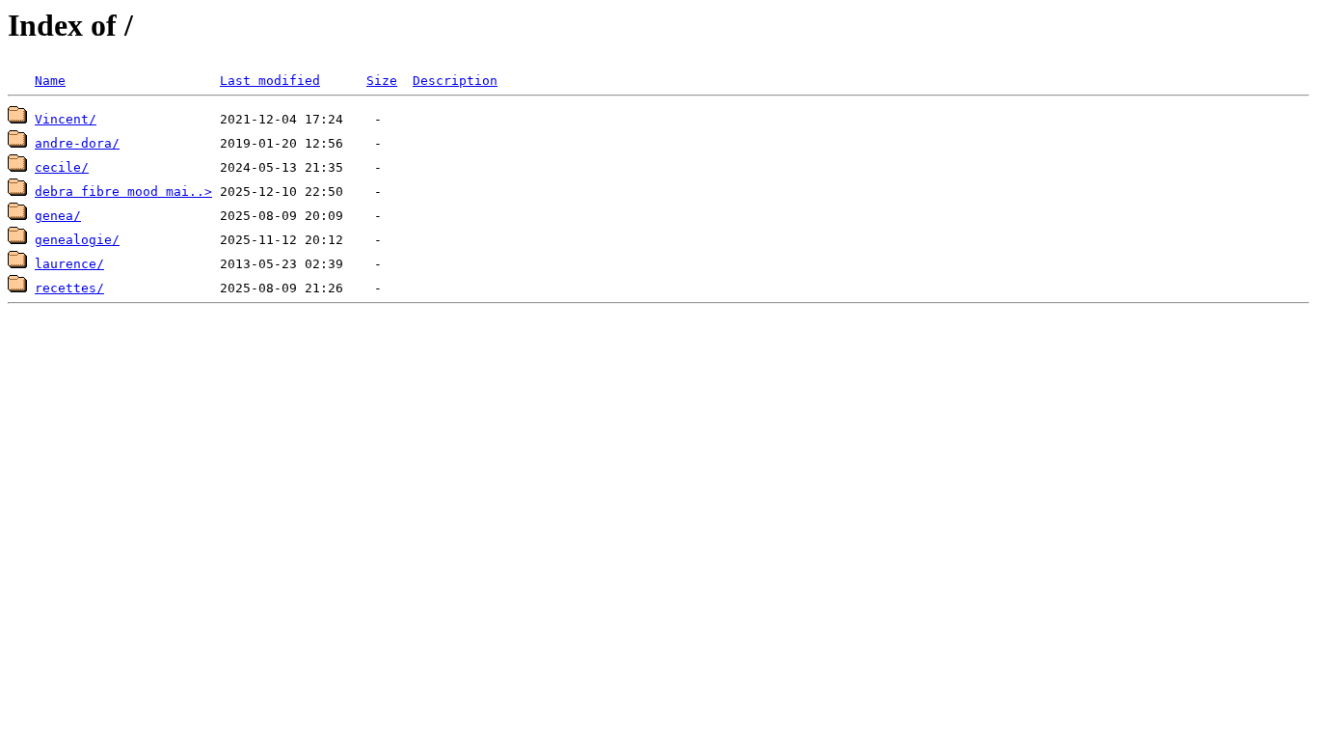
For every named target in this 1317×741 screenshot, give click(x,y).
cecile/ (62, 167)
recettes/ (69, 288)
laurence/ (69, 264)
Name (50, 80)
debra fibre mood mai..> (123, 191)
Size (381, 80)
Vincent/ (65, 119)
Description (455, 80)
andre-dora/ (77, 143)
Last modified (270, 80)
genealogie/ (77, 240)
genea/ (58, 215)
